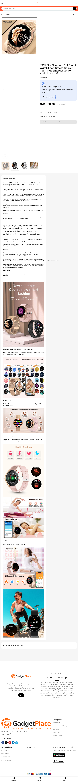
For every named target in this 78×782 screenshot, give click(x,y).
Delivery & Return (7, 760)
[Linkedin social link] (52, 116)
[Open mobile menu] (2, 3)
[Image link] (26, 723)
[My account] (76, 3)
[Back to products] (73, 14)
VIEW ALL (8, 14)
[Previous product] (71, 14)
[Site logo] (39, 3)
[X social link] (47, 116)
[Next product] (76, 14)
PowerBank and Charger (61, 726)
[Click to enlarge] (5, 156)
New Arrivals (5, 754)
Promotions (5, 750)
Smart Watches (58, 736)
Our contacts (5, 757)
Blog (28, 750)
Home (2, 14)
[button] (3, 89)
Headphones (57, 732)
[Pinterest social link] (49, 116)
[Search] (74, 8)
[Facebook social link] (44, 116)
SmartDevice (57, 723)
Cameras (56, 729)
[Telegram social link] (54, 116)
